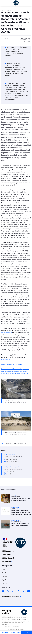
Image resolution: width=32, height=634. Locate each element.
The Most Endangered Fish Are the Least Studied (16, 498)
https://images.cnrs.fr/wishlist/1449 (12, 364)
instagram (23, 591)
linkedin (13, 591)
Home (3, 10)
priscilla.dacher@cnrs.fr (12, 461)
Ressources (6, 562)
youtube (28, 591)
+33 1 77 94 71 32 (11, 472)
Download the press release (15, 443)
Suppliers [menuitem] (5, 580)
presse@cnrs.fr (6, 359)
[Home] (16, 2)
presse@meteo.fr (11, 474)
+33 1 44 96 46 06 (11, 459)
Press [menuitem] (3, 569)
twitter (8, 591)
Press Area (10, 10)
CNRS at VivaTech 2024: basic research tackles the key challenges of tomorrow (16, 511)
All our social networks (8, 597)
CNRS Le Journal (8, 551)
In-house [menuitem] (4, 583)
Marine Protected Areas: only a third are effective (16, 524)
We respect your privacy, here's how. (10, 626)
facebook (18, 591)
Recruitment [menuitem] (6, 573)
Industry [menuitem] (4, 576)
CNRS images (6, 555)
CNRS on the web (8, 558)
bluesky (3, 591)
